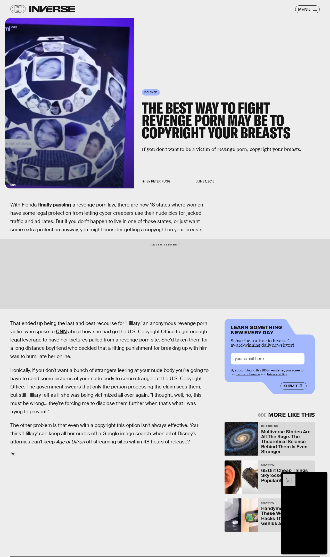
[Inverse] (52, 9)
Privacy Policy (277, 374)
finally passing (54, 205)
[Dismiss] (322, 476)
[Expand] (287, 476)
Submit (291, 386)
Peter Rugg (160, 181)
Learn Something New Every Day (256, 329)
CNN (61, 331)
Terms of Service (248, 374)
